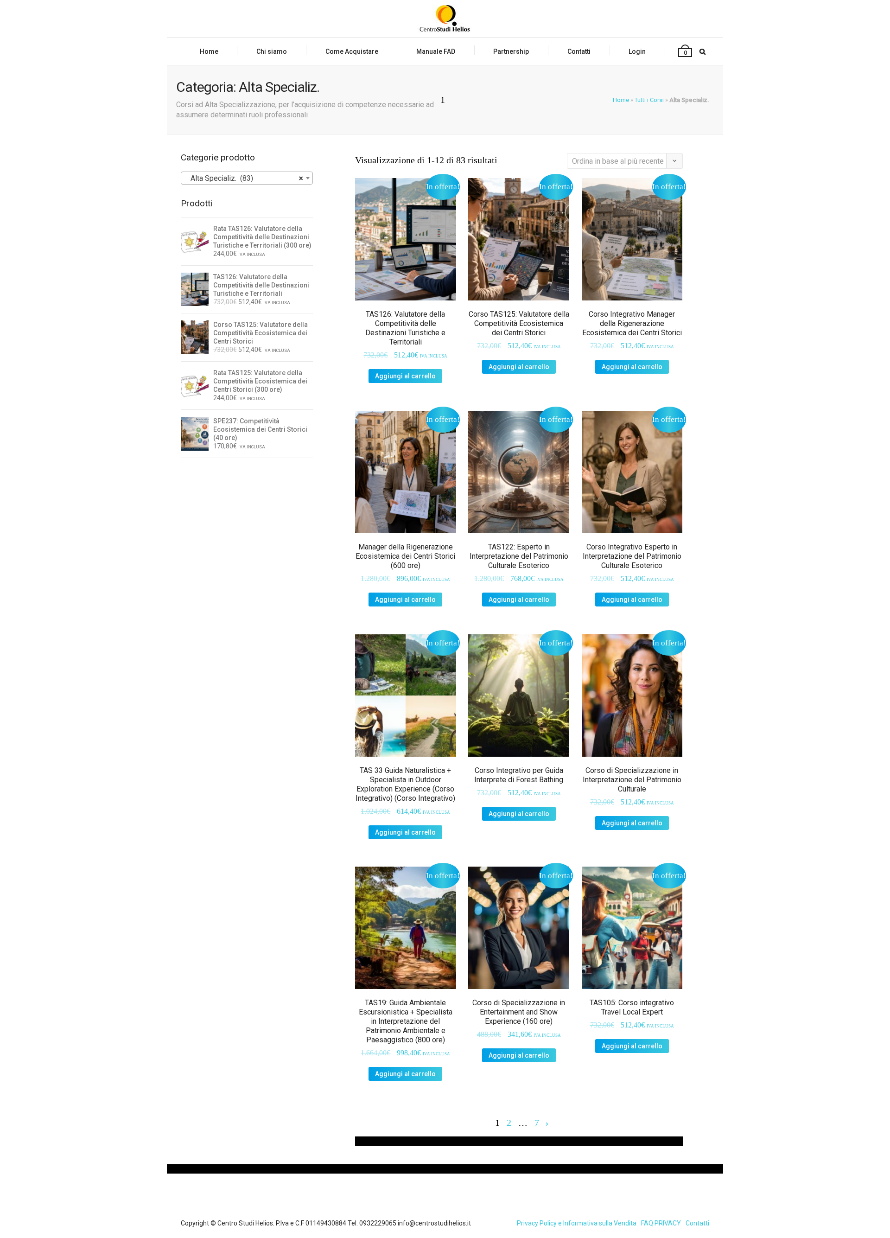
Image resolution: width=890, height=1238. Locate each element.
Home (209, 51)
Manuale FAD (435, 51)
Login (637, 51)
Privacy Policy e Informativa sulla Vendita (576, 1223)
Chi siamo (271, 51)
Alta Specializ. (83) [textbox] (244, 178)
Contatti (579, 51)
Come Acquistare (351, 51)
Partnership (511, 51)
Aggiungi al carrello (405, 376)
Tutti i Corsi (649, 99)
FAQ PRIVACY (661, 1223)
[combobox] (247, 178)
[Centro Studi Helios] (445, 18)
